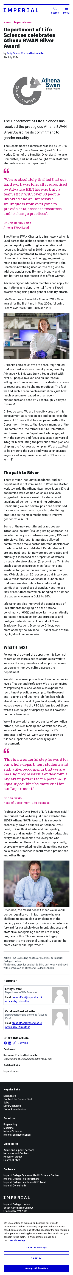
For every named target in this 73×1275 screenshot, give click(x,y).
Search (55, 12)
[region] (36, 1244)
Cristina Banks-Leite (32, 53)
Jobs (6, 1102)
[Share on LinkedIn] (10, 1043)
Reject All (36, 1258)
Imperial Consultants (15, 1185)
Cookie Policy (17, 1240)
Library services (12, 1105)
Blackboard (10, 1095)
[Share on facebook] (5, 1043)
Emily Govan (13, 53)
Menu (66, 12)
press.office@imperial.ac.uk (27, 997)
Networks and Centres (16, 1153)
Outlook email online (15, 1109)
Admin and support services (19, 1150)
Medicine (9, 1128)
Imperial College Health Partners (21, 1178)
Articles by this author (17, 1001)
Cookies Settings (36, 1247)
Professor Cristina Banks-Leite (21, 1055)
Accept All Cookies (36, 1268)
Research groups (13, 1156)
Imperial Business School (17, 1134)
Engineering (10, 1124)
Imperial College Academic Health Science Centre (31, 1175)
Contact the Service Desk (18, 1099)
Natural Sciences (13, 1131)
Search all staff (12, 1160)
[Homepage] (26, 10)
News (7, 22)
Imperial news (23, 22)
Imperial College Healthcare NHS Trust (25, 1182)
